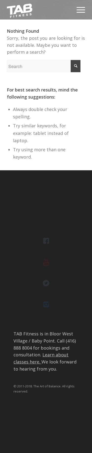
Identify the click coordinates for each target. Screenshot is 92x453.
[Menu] (78, 10)
